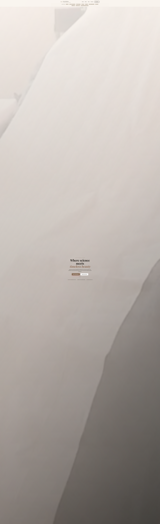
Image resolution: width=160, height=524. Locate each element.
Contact (92, 1)
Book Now (96, 1)
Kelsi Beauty (86, 4)
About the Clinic (84, 274)
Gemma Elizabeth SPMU (91, 4)
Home (83, 1)
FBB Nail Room (73, 5)
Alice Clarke (83, 4)
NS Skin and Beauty (78, 4)
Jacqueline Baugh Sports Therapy (84, 5)
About (86, 1)
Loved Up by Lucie (78, 5)
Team (89, 1)
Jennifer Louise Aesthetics (72, 4)
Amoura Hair (96, 4)
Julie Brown (67, 4)
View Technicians (76, 274)
